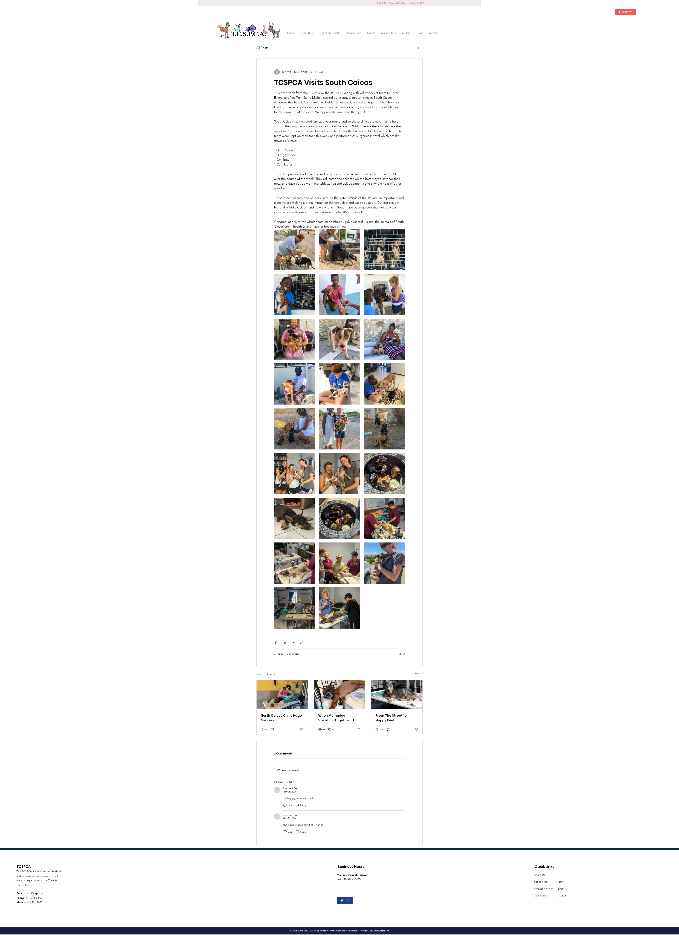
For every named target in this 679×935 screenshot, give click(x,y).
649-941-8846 (34, 897)
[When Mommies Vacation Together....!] (339, 694)
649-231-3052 (34, 902)
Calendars (540, 895)
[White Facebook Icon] (342, 900)
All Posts (262, 48)
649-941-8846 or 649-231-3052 (407, 3)
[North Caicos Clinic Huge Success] (282, 694)
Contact (563, 895)
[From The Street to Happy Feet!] (396, 694)
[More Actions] (403, 790)
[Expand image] (294, 249)
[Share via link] (301, 642)
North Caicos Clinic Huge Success (281, 717)
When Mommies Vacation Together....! (336, 717)
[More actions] (403, 72)
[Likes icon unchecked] (285, 805)
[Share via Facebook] (275, 642)
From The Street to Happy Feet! (391, 717)
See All (419, 673)
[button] (353, 33)
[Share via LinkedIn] (293, 642)
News (561, 881)
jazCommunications (379, 930)
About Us (539, 874)
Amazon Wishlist (543, 888)
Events (561, 888)
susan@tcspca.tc (34, 893)
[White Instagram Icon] (347, 900)
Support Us (540, 881)
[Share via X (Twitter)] (284, 642)
